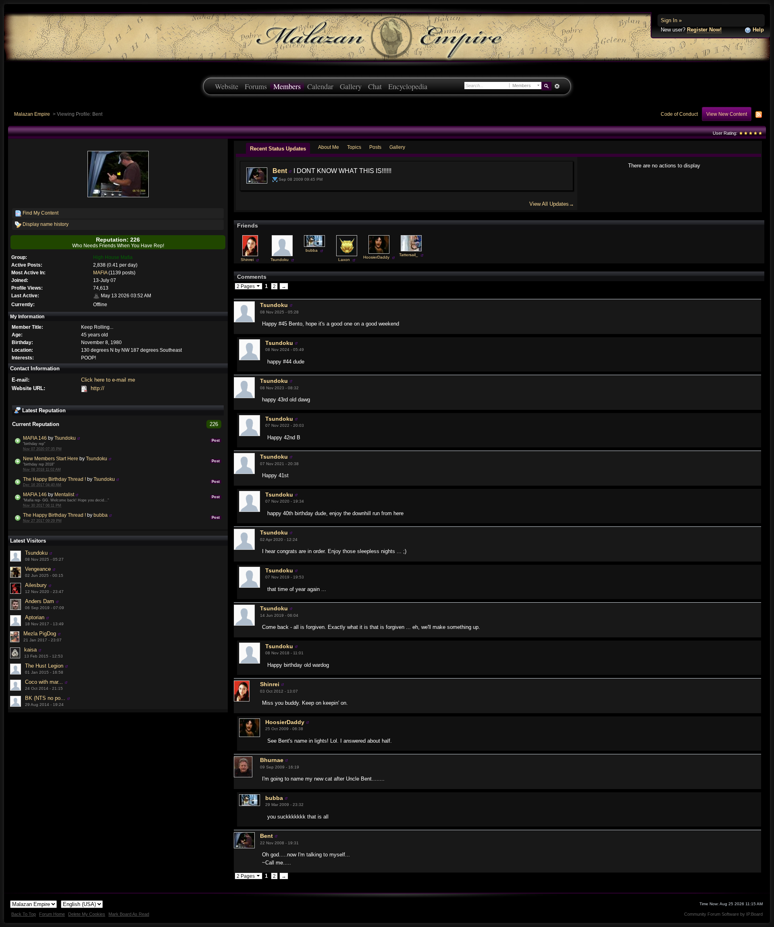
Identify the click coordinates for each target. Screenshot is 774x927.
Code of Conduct (679, 114)
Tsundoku (65, 438)
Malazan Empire (32, 114)
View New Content (726, 114)
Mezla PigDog (39, 634)
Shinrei (247, 259)
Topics (354, 147)
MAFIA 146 (35, 438)
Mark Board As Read (128, 914)
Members (287, 86)
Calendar (320, 86)
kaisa (30, 650)
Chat (375, 86)
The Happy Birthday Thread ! (54, 479)
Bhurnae (271, 760)
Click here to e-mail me (108, 380)
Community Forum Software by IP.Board (723, 914)
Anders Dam (39, 601)
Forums (256, 86)
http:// (97, 388)
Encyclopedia (407, 86)
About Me (328, 147)
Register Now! (704, 30)
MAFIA (100, 272)
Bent (280, 170)
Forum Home (52, 914)
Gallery (351, 86)
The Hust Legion (44, 666)
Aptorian (34, 617)
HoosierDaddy (376, 257)
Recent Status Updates (278, 149)
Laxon (344, 259)
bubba (101, 515)
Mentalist (64, 494)
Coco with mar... (44, 682)
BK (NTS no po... (45, 698)
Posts (375, 147)
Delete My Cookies (86, 914)
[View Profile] (78, 438)
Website (226, 86)
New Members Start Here (50, 458)
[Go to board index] (387, 36)
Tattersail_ (408, 255)
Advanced (557, 86)
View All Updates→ (551, 204)
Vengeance (38, 569)
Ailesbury (36, 585)
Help (757, 30)
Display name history (45, 224)
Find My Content (39, 212)
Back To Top (23, 914)
